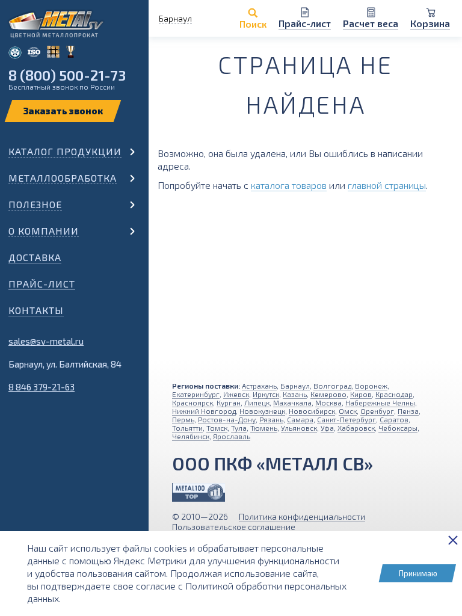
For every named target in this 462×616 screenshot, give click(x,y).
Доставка (34, 257)
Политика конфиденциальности (302, 516)
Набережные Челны (380, 402)
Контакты (36, 310)
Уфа (327, 428)
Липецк (257, 402)
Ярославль (231, 436)
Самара (300, 419)
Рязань (271, 419)
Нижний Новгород (204, 411)
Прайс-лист (41, 283)
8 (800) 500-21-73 (67, 75)
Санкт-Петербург (346, 419)
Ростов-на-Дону (227, 419)
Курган (229, 402)
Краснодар (394, 394)
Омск (348, 411)
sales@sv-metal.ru (46, 341)
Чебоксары (397, 428)
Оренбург (377, 411)
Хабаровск (356, 428)
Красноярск (192, 402)
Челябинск (190, 436)
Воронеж (371, 385)
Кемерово (328, 394)
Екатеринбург (196, 394)
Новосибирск (312, 411)
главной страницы (387, 185)
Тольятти (187, 428)
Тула (239, 428)
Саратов (394, 419)
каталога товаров (289, 185)
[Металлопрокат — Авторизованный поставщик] (198, 492)
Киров (361, 394)
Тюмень (263, 428)
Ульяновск (299, 428)
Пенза (408, 411)
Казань (295, 394)
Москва (328, 402)
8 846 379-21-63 (41, 386)
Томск (216, 428)
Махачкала (292, 402)
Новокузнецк (262, 411)
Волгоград (332, 385)
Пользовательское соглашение (233, 527)
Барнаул (295, 385)
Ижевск (236, 394)
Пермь (183, 419)
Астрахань (259, 385)
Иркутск (266, 394)
